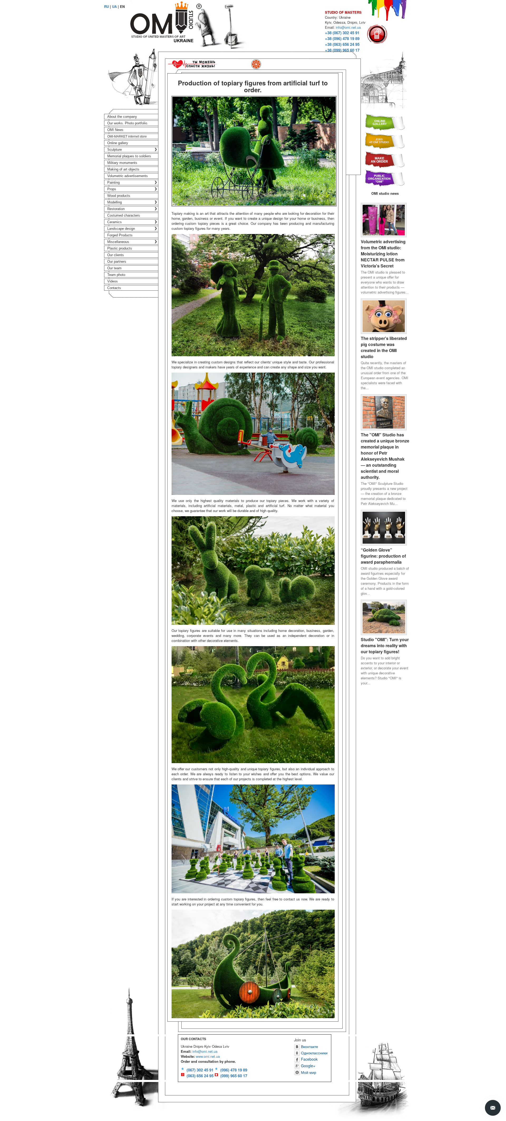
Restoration (116, 209)
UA (114, 6)
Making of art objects (123, 169)
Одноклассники (314, 1052)
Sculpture (114, 150)
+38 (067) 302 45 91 (342, 33)
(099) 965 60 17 (233, 1076)
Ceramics (114, 222)
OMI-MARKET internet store (127, 136)
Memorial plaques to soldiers (129, 156)
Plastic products (119, 248)
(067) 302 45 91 (200, 1070)
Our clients (115, 255)
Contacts (114, 288)
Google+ (307, 1065)
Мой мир (308, 1072)
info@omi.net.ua (348, 27)
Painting (113, 182)
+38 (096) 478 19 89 (342, 38)
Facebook (309, 1059)
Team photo (116, 275)
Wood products (118, 196)
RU (106, 6)
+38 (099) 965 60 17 (342, 50)
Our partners (116, 262)
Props (111, 189)
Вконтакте (309, 1046)
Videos (112, 281)
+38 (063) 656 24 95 (342, 44)
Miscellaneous (118, 242)
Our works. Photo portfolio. (127, 123)
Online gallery (117, 143)
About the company (122, 117)
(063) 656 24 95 (200, 1076)
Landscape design (121, 229)
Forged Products (120, 235)
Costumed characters (123, 215)
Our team (114, 268)
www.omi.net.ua (208, 1056)
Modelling (114, 202)
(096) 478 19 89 (233, 1070)
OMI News (115, 130)
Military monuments (122, 163)
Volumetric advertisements (127, 176)
